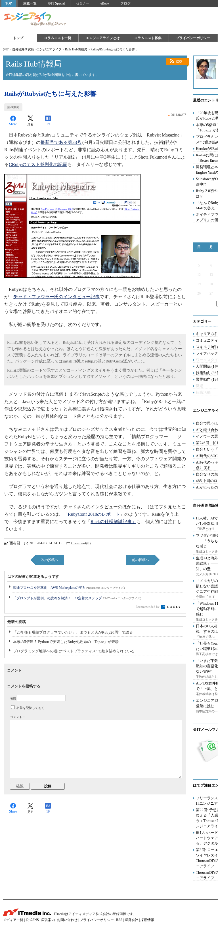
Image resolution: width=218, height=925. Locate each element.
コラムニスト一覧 (57, 38)
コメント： (18, 717)
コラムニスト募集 (148, 38)
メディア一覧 (13, 920)
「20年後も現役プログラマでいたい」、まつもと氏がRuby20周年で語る (73, 632)
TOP (8, 3)
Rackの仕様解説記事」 (113, 521)
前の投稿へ (140, 560)
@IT (6, 49)
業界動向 (13, 107)
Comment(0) (81, 543)
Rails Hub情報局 (76, 49)
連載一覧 (30, 3)
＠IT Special (56, 3)
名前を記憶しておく (30, 707)
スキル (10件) (207, 347)
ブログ (125, 3)
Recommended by (148, 606)
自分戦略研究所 (23, 49)
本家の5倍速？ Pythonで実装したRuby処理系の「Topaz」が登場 (66, 642)
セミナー (82, 3)
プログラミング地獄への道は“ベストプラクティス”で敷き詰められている (74, 651)
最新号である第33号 (61, 142)
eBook (104, 3)
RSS (179, 61)
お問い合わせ (67, 920)
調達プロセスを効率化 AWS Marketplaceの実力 (69, 588)
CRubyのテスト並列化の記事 (38, 164)
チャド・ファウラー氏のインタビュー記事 (56, 296)
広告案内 (48, 920)
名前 (13, 698)
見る (30, 124)
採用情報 (147, 920)
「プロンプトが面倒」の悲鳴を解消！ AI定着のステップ (77, 598)
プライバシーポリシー (193, 38)
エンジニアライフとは (103, 38)
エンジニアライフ (35, 19)
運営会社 (131, 920)
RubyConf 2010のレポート (94, 514)
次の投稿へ (49, 560)
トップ (18, 38)
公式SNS (32, 920)
